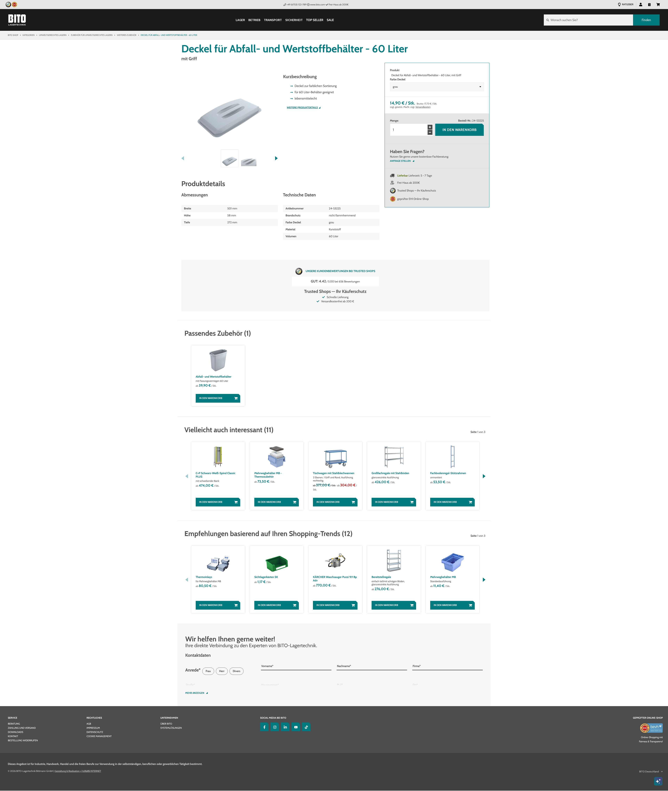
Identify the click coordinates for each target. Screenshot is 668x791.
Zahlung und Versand (22, 727)
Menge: (394, 120)
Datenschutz (94, 732)
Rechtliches (94, 717)
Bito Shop (13, 35)
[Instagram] (274, 726)
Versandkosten (423, 107)
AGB (88, 723)
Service (12, 717)
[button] (658, 4)
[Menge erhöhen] (430, 127)
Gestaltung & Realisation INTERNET (78, 771)
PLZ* (340, 684)
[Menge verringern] (430, 132)
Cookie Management (99, 736)
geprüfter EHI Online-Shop (413, 199)
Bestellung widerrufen (23, 740)
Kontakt (13, 736)
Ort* (415, 684)
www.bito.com (317, 4)
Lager (240, 20)
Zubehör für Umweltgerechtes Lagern (92, 35)
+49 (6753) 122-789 (297, 4)
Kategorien (29, 35)
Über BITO (166, 723)
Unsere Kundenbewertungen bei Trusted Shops (340, 271)
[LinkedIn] (284, 726)
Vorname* (267, 666)
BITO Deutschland (649, 771)
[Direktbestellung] (649, 4)
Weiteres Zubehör (126, 35)
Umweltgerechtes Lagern (52, 35)
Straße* (190, 684)
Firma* (417, 666)
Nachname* (344, 666)
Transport (273, 20)
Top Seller (314, 20)
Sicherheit (294, 20)
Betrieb (254, 20)
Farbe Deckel (397, 79)
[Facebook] (263, 726)
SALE (330, 20)
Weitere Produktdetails (302, 107)
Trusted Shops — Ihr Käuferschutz (416, 190)
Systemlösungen (171, 727)
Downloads (15, 732)
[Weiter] (276, 158)
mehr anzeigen (194, 692)
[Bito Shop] (17, 20)
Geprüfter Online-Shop (648, 717)
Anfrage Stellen (400, 160)
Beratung (14, 723)
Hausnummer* (270, 684)
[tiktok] (305, 726)
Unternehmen (169, 717)
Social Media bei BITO (273, 717)
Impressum (93, 727)
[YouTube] (295, 726)
